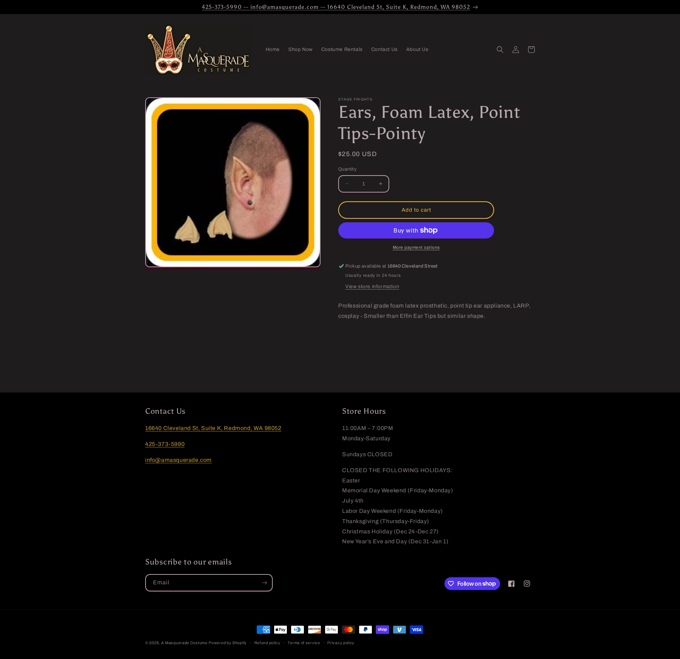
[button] (500, 49)
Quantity (347, 169)
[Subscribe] (264, 582)
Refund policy (267, 642)
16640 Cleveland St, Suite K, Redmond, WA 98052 (213, 428)
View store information (372, 286)
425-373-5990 (165, 444)
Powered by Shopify (228, 643)
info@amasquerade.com (178, 460)
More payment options (416, 247)
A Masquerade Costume (184, 643)
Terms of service (304, 642)
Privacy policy (341, 642)
